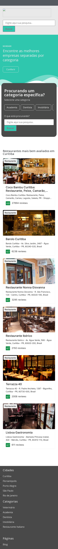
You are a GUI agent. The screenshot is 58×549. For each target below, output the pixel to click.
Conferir (10, 69)
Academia (12, 107)
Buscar (9, 28)
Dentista (27, 107)
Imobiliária (43, 107)
